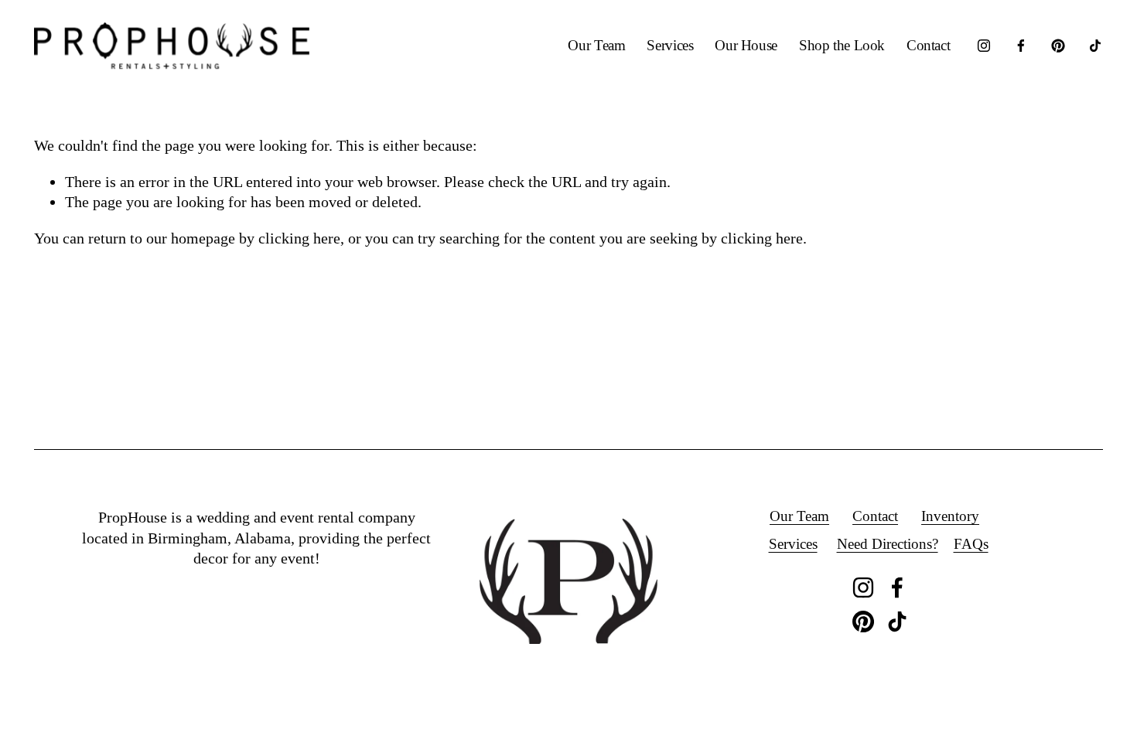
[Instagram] (984, 45)
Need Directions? (887, 544)
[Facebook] (1021, 45)
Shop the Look (842, 45)
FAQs (971, 544)
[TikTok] (1095, 45)
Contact (928, 45)
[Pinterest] (1058, 45)
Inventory (950, 516)
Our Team (596, 45)
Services (670, 45)
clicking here (299, 238)
